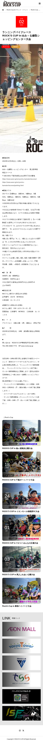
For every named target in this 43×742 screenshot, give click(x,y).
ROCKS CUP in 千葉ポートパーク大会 (18, 480)
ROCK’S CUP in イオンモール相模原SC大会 (20, 511)
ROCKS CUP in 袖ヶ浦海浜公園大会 (17, 448)
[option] (21, 98)
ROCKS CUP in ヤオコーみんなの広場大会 (20, 543)
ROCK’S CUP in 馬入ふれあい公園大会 (18, 575)
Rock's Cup (6, 46)
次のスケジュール (31, 411)
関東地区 (15, 46)
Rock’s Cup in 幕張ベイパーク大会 (16, 606)
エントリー (15, 352)
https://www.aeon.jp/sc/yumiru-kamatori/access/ (19, 179)
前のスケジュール (11, 411)
